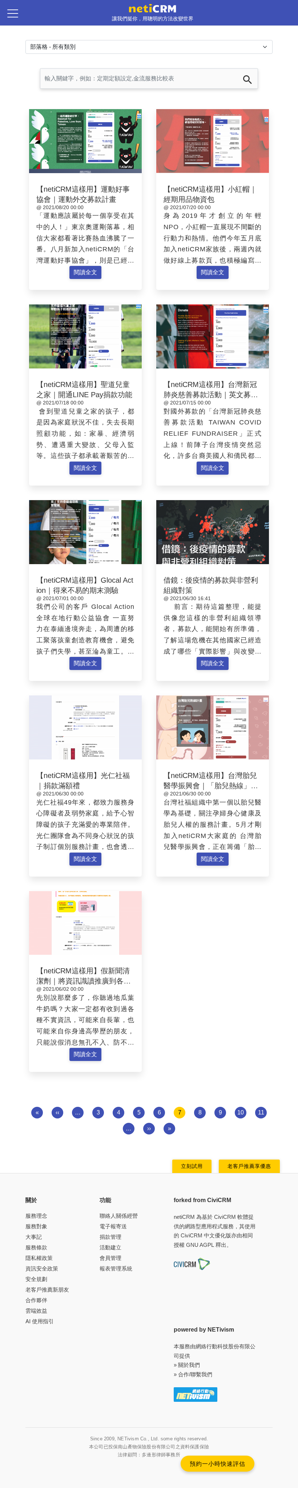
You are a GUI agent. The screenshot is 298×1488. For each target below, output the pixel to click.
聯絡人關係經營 (119, 1215)
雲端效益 (36, 1310)
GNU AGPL (200, 1245)
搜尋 (247, 79)
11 (261, 1112)
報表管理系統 (116, 1268)
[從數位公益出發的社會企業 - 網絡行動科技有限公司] (195, 1394)
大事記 (33, 1236)
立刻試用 (192, 1166)
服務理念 (36, 1215)
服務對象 (36, 1226)
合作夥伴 (36, 1300)
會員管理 (110, 1257)
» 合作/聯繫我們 (193, 1374)
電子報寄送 (113, 1226)
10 (240, 1112)
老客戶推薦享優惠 (249, 1166)
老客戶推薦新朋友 (47, 1289)
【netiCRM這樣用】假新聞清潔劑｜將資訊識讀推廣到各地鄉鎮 (83, 981)
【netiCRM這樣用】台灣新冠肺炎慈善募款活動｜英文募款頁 (211, 394)
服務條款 (36, 1247)
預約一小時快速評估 (217, 1463)
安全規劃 (36, 1279)
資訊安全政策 (41, 1268)
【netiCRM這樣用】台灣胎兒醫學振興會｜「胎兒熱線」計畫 (211, 785)
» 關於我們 (187, 1365)
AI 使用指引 (39, 1321)
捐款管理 (110, 1236)
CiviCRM (225, 1217)
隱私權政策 (39, 1257)
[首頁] (152, 8)
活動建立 (110, 1247)
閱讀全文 (85, 272)
